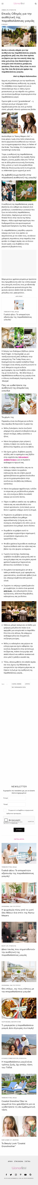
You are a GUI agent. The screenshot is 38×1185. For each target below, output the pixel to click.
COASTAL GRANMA (16, 684)
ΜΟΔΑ (17, 311)
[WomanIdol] (19, 3)
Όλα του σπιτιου (15, 906)
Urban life (5, 9)
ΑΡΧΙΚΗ (10, 1161)
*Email (5, 804)
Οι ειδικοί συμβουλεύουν (10, 1058)
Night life (5, 946)
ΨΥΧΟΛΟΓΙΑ (22, 1058)
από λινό (8, 591)
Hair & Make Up (7, 1140)
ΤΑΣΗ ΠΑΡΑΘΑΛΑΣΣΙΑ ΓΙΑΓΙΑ (19, 687)
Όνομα (5, 798)
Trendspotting (9, 311)
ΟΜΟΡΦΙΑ (15, 1140)
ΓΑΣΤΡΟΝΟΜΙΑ (6, 1022)
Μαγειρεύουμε (16, 1022)
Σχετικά (27, 1161)
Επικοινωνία (18, 1161)
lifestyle (27, 684)
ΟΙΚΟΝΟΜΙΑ (5, 906)
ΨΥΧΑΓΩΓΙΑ (12, 9)
